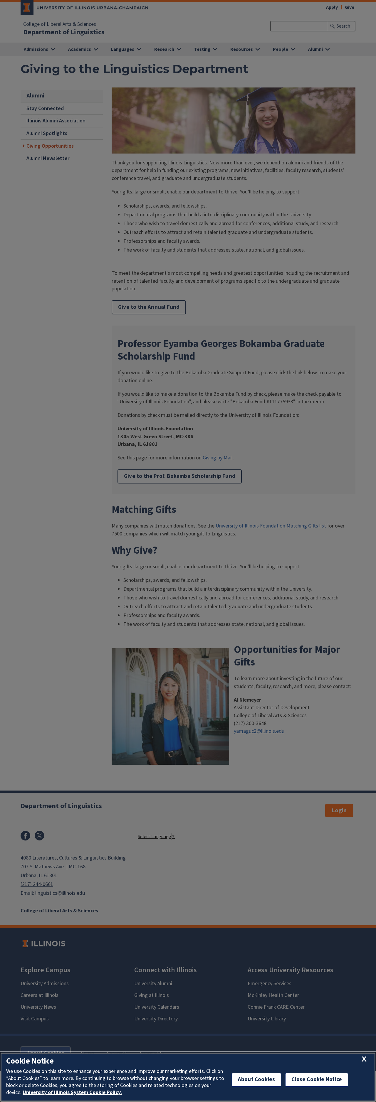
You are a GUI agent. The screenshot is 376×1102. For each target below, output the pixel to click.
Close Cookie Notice (316, 1080)
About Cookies (256, 1080)
